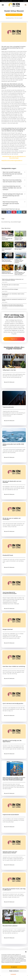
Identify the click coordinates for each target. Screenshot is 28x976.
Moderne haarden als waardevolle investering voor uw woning (14, 300)
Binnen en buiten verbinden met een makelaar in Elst (19, 238)
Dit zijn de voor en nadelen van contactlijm (12, 519)
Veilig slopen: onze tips (9, 370)
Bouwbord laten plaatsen (10, 925)
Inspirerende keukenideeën (11, 814)
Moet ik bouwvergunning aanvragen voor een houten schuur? (14, 203)
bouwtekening (5, 222)
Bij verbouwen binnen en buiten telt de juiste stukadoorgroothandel (7, 260)
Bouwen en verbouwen (14, 14)
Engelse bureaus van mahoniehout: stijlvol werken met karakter (13, 294)
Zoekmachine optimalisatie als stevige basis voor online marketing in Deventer (12, 280)
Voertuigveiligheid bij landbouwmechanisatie (10, 593)
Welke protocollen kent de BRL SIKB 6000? (13, 444)
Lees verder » (5, 282)
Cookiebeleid (13, 974)
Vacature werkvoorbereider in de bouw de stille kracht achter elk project (20, 273)
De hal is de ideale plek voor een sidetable (12, 482)
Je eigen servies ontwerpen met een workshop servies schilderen (19, 261)
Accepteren (14, 967)
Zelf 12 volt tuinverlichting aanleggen (10, 289)
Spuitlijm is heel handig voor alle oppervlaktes (12, 741)
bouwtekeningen (16, 222)
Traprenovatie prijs (8, 407)
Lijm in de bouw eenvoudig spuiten (13, 703)
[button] (26, 952)
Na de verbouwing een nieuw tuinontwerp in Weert (7, 249)
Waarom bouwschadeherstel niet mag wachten (7, 238)
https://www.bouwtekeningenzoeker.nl (12, 160)
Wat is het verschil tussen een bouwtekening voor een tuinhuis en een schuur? (14, 173)
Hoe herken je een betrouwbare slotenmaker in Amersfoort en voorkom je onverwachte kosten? (13, 305)
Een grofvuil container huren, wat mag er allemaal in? (14, 889)
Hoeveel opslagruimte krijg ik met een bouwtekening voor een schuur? (14, 195)
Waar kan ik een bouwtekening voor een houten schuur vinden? (14, 180)
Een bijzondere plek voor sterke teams (10, 284)
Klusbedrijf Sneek (8, 555)
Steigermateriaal (8, 629)
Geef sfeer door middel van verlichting (14, 666)
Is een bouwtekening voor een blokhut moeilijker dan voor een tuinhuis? (14, 187)
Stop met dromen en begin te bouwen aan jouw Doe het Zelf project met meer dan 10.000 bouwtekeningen (14, 779)
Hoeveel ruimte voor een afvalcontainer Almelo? (10, 852)
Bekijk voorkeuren (14, 971)
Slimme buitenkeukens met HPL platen (20, 249)
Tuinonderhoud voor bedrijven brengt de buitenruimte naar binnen (7, 272)
